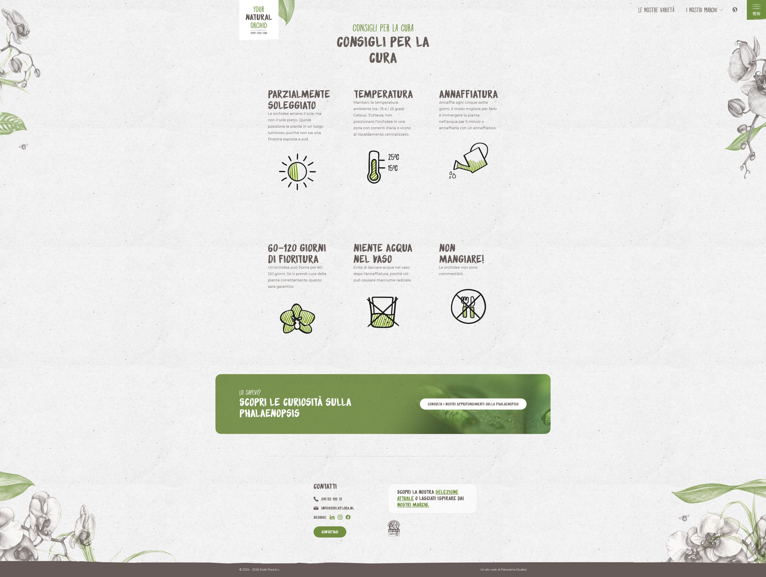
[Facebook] (348, 517)
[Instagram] (340, 517)
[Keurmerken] (394, 528)
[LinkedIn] (332, 517)
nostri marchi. (413, 504)
